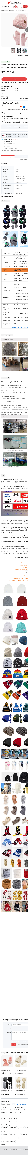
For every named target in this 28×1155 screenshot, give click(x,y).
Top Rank (3, 1107)
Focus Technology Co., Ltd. (18, 1149)
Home (2, 10)
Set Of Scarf (5, 1138)
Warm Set (24, 10)
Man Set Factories (14, 1134)
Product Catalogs (22, 1104)
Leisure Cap (21, 1127)
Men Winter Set (14, 1138)
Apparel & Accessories (9, 10)
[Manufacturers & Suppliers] (14, 2)
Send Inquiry (14, 79)
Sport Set (5, 1134)
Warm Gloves (13, 1127)
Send (14, 1044)
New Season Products (19, 1107)
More (2, 1144)
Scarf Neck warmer (5, 1109)
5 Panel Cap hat (18, 1112)
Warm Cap (5, 1127)
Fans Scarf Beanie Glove (6, 1112)
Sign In (3, 150)
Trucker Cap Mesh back (20, 1109)
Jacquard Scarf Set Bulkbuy (9, 1141)
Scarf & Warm (18, 10)
